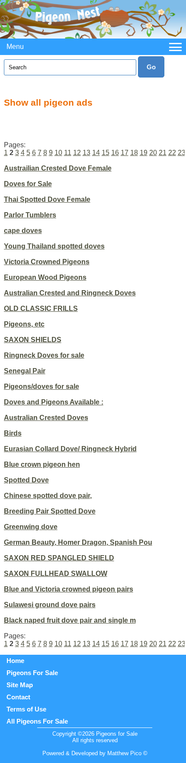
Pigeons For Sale (32, 672)
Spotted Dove (26, 480)
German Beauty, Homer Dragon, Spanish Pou (78, 542)
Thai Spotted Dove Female (47, 199)
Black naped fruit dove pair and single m (70, 620)
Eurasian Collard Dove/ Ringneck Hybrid (70, 449)
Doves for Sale (28, 184)
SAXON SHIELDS (32, 339)
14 (96, 152)
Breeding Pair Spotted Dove (50, 511)
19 (144, 152)
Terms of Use (26, 709)
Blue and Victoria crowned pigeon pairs (68, 589)
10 (58, 152)
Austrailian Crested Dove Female (58, 168)
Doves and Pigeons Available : (53, 402)
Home (15, 660)
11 (67, 152)
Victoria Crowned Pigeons (47, 261)
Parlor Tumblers (30, 215)
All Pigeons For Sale (37, 721)
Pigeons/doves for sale (41, 386)
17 (124, 152)
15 (105, 152)
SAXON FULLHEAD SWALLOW (55, 573)
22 (172, 152)
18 (134, 152)
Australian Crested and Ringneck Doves (70, 293)
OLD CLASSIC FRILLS (41, 308)
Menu (15, 46)
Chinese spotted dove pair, (48, 495)
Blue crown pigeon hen (42, 464)
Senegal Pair (24, 371)
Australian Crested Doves (46, 417)
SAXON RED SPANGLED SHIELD (59, 558)
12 (77, 152)
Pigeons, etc (24, 324)
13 (86, 152)
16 (115, 152)
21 (163, 152)
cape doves (23, 230)
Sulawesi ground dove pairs (50, 604)
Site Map (19, 685)
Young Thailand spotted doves (54, 246)
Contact (18, 697)
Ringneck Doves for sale (44, 355)
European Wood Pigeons (45, 277)
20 (153, 152)
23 (182, 152)
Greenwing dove (31, 526)
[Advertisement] (95, 122)
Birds (13, 433)
